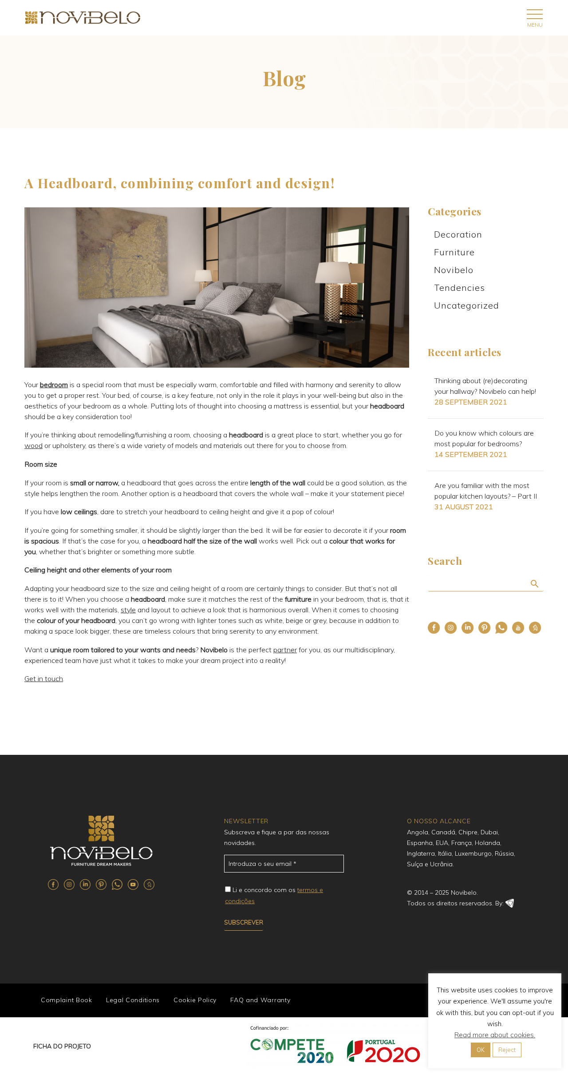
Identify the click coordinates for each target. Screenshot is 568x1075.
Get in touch (43, 678)
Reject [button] (507, 1049)
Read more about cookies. (494, 1035)
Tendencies (459, 287)
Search (534, 583)
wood (33, 445)
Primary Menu (535, 14)
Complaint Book (66, 1000)
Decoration (458, 234)
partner (285, 649)
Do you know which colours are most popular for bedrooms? (484, 438)
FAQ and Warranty (260, 1000)
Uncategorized (466, 305)
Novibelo (453, 269)
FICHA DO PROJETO (62, 1046)
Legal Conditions (133, 1000)
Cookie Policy (195, 1000)
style (128, 609)
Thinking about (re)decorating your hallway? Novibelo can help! (485, 386)
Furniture (454, 252)
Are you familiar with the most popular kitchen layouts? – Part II (485, 490)
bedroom (54, 384)
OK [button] (481, 1049)
